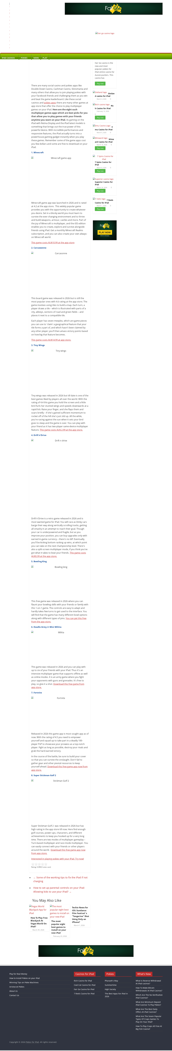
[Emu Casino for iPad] (101, 125)
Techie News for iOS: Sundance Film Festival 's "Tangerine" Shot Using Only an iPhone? (80, 914)
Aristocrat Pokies (16, 986)
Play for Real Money (18, 974)
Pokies (24, 58)
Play (45, 58)
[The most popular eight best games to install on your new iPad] (60, 906)
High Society (110, 989)
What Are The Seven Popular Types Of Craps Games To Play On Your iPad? (148, 1019)
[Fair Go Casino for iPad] (104, 33)
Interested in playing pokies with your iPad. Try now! (57, 858)
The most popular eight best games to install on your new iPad (58, 927)
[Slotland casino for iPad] (100, 92)
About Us (13, 991)
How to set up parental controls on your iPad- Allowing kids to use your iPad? (59, 889)
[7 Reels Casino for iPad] (99, 199)
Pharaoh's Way (111, 980)
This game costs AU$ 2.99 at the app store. (61, 429)
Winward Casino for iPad (104, 140)
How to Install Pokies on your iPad (24, 978)
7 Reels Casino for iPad (104, 201)
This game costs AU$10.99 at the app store (52, 242)
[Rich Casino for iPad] (101, 104)
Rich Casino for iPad (104, 107)
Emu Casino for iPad (104, 128)
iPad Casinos (8, 58)
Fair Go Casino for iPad (84, 989)
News (36, 58)
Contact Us (14, 995)
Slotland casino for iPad (104, 94)
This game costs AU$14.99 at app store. (51, 339)
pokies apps (50, 102)
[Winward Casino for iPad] (100, 138)
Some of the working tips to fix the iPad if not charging (60, 879)
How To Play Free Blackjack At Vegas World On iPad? (39, 922)
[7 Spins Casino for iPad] (104, 156)
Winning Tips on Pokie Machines (24, 982)
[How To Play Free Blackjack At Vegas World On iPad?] (39, 906)
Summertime (111, 985)
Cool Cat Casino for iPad (84, 985)
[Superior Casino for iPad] (103, 179)
